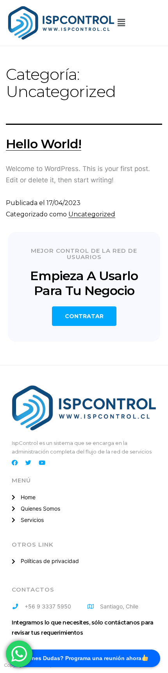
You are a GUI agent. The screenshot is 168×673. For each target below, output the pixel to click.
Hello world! (43, 143)
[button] (121, 22)
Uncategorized (91, 214)
